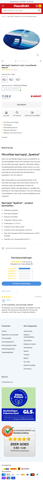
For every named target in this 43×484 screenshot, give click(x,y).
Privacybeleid (6, 338)
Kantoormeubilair (29, 365)
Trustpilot (4, 137)
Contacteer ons (7, 382)
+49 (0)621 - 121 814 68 (26, 1)
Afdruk (4, 331)
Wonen (26, 351)
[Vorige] (2, 61)
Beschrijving (7, 148)
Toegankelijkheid (7, 352)
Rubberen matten (30, 344)
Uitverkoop (27, 369)
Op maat (27, 362)
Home (4, 16)
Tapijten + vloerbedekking (29, 336)
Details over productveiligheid (15, 248)
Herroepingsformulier (9, 345)
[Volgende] (40, 61)
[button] (6, 69)
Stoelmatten (28, 348)
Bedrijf (26, 358)
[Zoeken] (21, 10)
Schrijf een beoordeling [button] (21, 284)
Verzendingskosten (8, 349)
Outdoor (27, 355)
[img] (6, 297)
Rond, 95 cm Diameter (11, 89)
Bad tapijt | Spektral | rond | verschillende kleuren (22, 16)
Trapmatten (28, 340)
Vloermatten (28, 331)
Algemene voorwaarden (10, 335)
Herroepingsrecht (8, 342)
